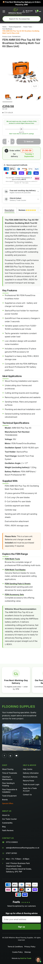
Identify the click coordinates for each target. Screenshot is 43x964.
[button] (38, 11)
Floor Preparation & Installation (9, 790)
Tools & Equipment (15, 27)
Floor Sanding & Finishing (8, 784)
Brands (5, 800)
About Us (5, 815)
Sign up (21, 927)
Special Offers (7, 803)
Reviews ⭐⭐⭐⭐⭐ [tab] (27, 210)
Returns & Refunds (30, 777)
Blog (4, 827)
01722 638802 (12, 842)
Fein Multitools (7, 29)
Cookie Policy (17, 952)
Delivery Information (31, 773)
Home (4, 27)
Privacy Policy (29, 947)
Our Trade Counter (9, 819)
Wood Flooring (7, 769)
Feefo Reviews (7, 830)
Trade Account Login (31, 784)
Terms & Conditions (15, 947)
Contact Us (27, 795)
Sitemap (27, 952)
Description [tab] (9, 210)
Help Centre (27, 769)
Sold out (30, 141)
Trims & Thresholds (9, 773)
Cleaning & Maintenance (7, 778)
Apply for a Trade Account (30, 789)
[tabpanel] (21, 434)
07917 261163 (11, 853)
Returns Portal (28, 781)
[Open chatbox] (38, 959)
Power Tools (27, 27)
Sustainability (7, 823)
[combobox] (21, 19)
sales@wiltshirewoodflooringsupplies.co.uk (22, 848)
